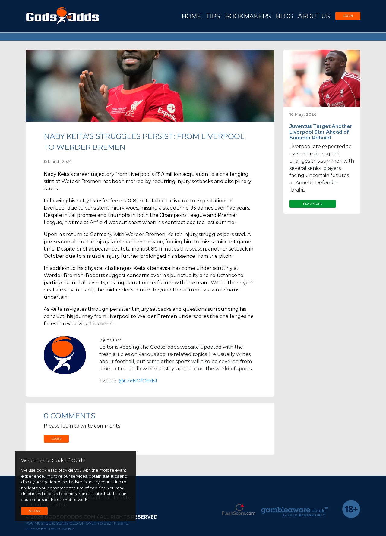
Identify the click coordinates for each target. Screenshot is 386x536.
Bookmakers (248, 16)
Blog (284, 16)
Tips (213, 16)
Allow (34, 511)
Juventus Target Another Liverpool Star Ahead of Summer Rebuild (321, 132)
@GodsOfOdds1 (138, 381)
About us (314, 16)
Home (191, 16)
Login (348, 16)
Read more (312, 204)
